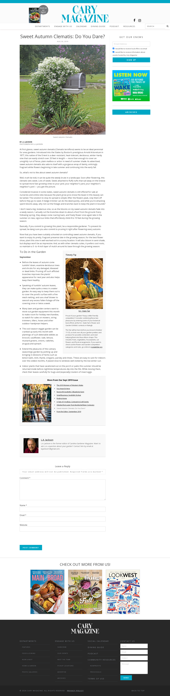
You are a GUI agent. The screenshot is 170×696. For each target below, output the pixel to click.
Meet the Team (63, 659)
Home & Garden (29, 666)
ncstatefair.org (96, 347)
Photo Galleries (29, 672)
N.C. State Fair (84, 311)
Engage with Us (63, 26)
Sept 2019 (67, 380)
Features (26, 647)
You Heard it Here (63, 388)
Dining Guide (98, 26)
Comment (25, 478)
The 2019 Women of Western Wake (70, 385)
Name (23, 505)
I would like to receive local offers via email (131, 49)
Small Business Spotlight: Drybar (69, 395)
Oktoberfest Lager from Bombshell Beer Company (75, 405)
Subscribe (62, 647)
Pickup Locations (65, 666)
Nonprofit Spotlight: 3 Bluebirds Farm (70, 392)
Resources (129, 26)
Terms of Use (96, 678)
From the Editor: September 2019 (69, 411)
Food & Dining (28, 653)
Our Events (62, 653)
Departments (42, 26)
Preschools (95, 672)
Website (23, 525)
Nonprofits (95, 666)
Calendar (81, 26)
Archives (131, 112)
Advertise (61, 672)
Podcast (114, 26)
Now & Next (27, 659)
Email (23, 515)
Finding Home (62, 398)
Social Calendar (98, 641)
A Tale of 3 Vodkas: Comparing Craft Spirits (73, 402)
